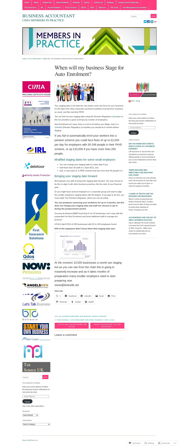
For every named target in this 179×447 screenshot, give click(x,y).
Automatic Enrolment (70, 316)
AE (60, 316)
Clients (87, 2)
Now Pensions (85, 316)
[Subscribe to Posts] (130, 101)
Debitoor (110, 2)
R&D (92, 8)
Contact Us (98, 2)
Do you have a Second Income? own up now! (72, 325)
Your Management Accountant (135, 8)
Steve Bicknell (63, 320)
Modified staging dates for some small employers (85, 159)
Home (26, 2)
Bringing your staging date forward (76, 176)
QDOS (83, 8)
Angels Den (47, 2)
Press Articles (71, 8)
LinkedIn (151, 21)
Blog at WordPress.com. (30, 440)
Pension (95, 316)
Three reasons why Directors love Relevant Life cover (141, 172)
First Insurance (30, 8)
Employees (89, 320)
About (36, 2)
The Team (114, 8)
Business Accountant (48, 16)
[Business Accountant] (89, 41)
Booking (76, 2)
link (60, 120)
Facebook (148, 21)
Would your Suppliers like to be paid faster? (107, 325)
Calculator (116, 116)
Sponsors (102, 8)
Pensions (102, 316)
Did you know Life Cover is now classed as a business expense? (142, 146)
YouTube (155, 21)
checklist (58, 127)
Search (153, 16)
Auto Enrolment (62, 2)
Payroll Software (54, 8)
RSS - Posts (135, 101)
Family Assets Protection (128, 2)
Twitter (145, 21)
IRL (42, 8)
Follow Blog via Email (31, 383)
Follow (27, 402)
